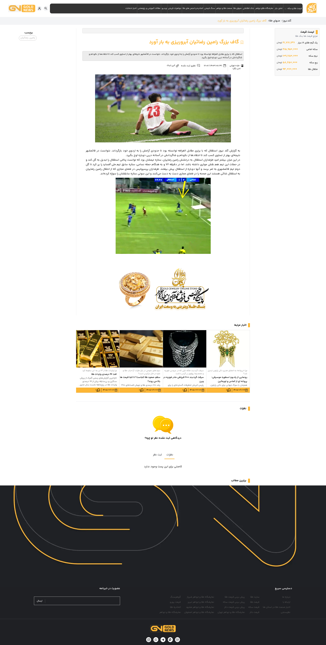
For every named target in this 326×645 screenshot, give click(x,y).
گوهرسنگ (175, 597)
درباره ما (286, 597)
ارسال (39, 601)
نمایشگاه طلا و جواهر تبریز (201, 602)
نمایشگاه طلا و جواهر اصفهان (199, 612)
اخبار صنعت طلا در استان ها (276, 607)
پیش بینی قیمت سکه (234, 602)
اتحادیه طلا (175, 607)
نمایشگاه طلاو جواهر (264, 8)
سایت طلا (254, 597)
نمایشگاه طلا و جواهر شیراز (200, 597)
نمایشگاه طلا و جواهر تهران (231, 612)
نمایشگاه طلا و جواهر (170, 612)
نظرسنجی (285, 612)
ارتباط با (286, 602)
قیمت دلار (254, 612)
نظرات (169, 455)
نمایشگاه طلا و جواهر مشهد (200, 607)
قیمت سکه (253, 607)
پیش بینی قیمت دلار (234, 607)
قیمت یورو (175, 602)
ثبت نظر (157, 455)
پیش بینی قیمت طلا (235, 597)
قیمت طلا (254, 602)
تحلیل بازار (279, 8)
